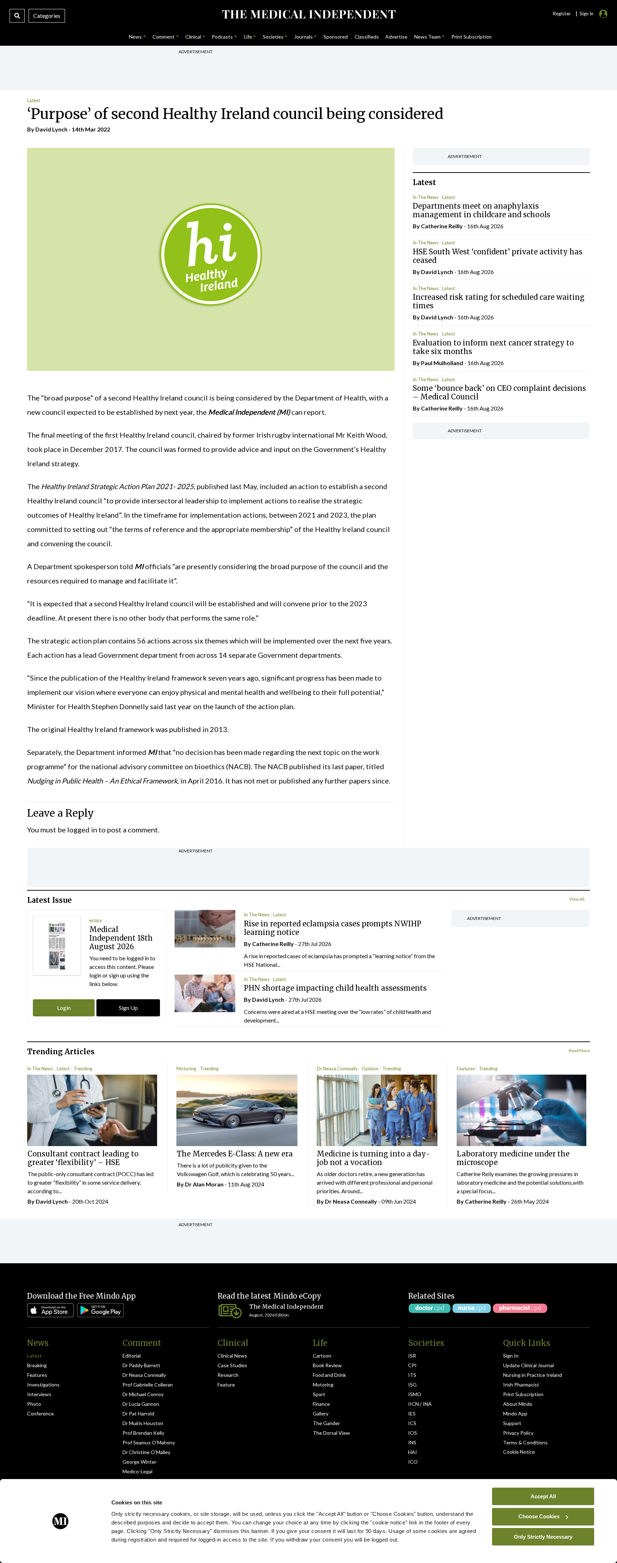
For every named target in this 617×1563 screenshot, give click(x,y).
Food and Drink (329, 1375)
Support (512, 1423)
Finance (321, 1404)
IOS (412, 1433)
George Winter (139, 1462)
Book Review (327, 1365)
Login (64, 1007)
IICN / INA (420, 1404)
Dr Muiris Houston (142, 1423)
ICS (412, 1423)
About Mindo (517, 1404)
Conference (40, 1413)
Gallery (320, 1413)
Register (562, 13)
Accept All (543, 1496)
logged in (82, 829)
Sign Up (128, 1007)
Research (228, 1375)
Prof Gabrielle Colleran (147, 1385)
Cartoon (322, 1356)
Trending (83, 1068)
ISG (412, 1385)
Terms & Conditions (525, 1442)
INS (412, 1442)
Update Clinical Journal (528, 1365)
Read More (579, 1050)
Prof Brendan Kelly (143, 1433)
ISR (412, 1356)
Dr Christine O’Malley (146, 1452)
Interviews (39, 1394)
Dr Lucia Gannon (140, 1404)
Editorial (131, 1356)
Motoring (186, 1068)
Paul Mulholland (442, 362)
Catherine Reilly (442, 226)
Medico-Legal (137, 1471)
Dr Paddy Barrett (141, 1365)
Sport (319, 1394)
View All (577, 899)
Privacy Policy (518, 1433)
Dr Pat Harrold (138, 1413)
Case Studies (232, 1365)
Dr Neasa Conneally (337, 1068)
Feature (226, 1385)
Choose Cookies (539, 1516)
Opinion (370, 1068)
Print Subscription (523, 1394)
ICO (413, 1462)
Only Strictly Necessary (543, 1536)
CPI (412, 1365)
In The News (425, 197)
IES (412, 1413)
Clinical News (232, 1356)
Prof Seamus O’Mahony (148, 1442)
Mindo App (515, 1413)
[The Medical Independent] (308, 14)
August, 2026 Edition (269, 1315)
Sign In (510, 1356)
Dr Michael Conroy (143, 1394)
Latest (33, 100)
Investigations (43, 1385)
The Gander (326, 1423)
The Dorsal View (331, 1433)
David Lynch (51, 129)
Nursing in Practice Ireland (532, 1375)
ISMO (414, 1394)
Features (466, 1068)
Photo (34, 1404)
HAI (412, 1452)
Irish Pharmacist (521, 1385)
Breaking (37, 1365)
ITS (412, 1375)
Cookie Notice (519, 1452)
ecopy (95, 920)
